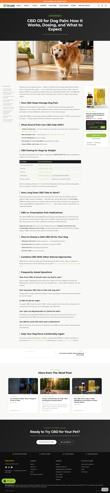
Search (58, 464)
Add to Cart (96, 135)
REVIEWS (43, 5)
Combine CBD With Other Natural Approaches (8, 112)
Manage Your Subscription (63, 472)
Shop (31, 472)
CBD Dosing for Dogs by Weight (8, 97)
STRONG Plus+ (49, 204)
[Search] (98, 5)
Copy (103, 127)
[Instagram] (9, 467)
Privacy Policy (85, 467)
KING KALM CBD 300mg (45, 172)
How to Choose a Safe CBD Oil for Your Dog (8, 108)
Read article (14, 410)
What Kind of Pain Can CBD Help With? (8, 93)
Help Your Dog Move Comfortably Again (8, 120)
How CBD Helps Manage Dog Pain (7, 89)
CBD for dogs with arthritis (29, 131)
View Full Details (96, 138)
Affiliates (58, 479)
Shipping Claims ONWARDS (64, 469)
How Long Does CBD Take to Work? (8, 100)
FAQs (82, 469)
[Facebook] (6, 467)
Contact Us (33, 469)
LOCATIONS (52, 5)
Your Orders (59, 474)
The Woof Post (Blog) (36, 474)
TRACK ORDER (63, 5)
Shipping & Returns (61, 467)
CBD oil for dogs (67, 340)
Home (32, 464)
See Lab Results (66, 442)
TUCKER (73, 5)
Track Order (59, 477)
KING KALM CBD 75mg (44, 165)
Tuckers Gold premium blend (37, 340)
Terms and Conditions (87, 464)
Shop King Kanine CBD (46, 442)
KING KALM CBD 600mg (45, 175)
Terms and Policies (100, 490)
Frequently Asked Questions (7, 116)
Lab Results (84, 472)
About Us (33, 467)
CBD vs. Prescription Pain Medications (8, 104)
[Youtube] (12, 467)
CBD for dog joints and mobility (55, 134)
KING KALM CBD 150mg (45, 168)
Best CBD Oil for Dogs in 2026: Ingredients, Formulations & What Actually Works (85, 400)
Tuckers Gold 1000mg (44, 179)
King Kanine (12, 490)
